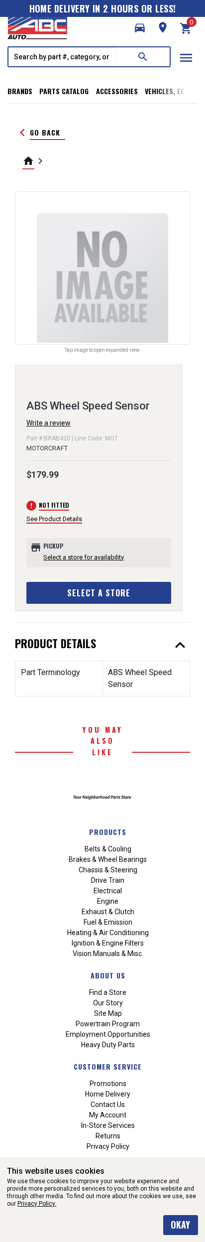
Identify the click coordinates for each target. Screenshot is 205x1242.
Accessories (117, 91)
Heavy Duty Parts (108, 1045)
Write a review (48, 423)
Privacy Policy (108, 1146)
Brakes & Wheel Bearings (108, 859)
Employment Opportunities (108, 1034)
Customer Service (108, 1066)
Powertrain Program (108, 1024)
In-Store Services (108, 1125)
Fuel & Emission (108, 922)
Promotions (108, 1084)
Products (107, 832)
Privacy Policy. (36, 1203)
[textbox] (62, 56)
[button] (140, 27)
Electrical (108, 891)
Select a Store (98, 593)
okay (180, 1224)
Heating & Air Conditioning (108, 933)
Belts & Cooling (108, 849)
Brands (19, 91)
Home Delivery (107, 1094)
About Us (108, 975)
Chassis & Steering (108, 870)
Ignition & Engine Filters (108, 943)
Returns (108, 1136)
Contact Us (108, 1104)
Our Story (108, 1003)
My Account (107, 1115)
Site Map (108, 1013)
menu (186, 58)
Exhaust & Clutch (108, 912)
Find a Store (107, 992)
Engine (107, 901)
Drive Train (107, 880)
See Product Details (54, 519)
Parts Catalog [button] (64, 91)
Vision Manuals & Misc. (108, 954)
